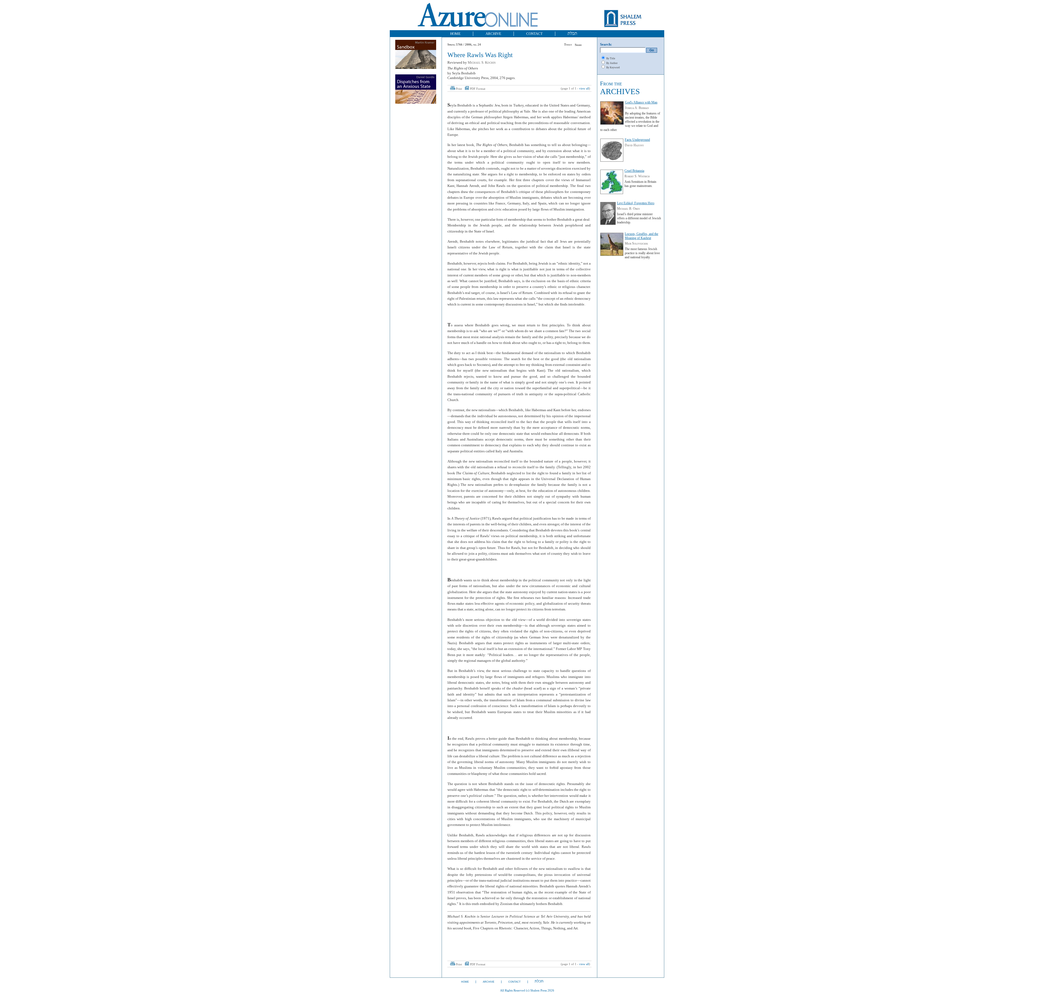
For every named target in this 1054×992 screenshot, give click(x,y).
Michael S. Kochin (482, 62)
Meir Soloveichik (636, 243)
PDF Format (477, 88)
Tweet (568, 44)
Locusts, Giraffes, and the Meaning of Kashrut (641, 236)
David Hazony (634, 145)
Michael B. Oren (628, 209)
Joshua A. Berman (637, 108)
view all (584, 88)
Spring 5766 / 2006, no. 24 (464, 44)
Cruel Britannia (634, 171)
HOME (455, 34)
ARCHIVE (493, 34)
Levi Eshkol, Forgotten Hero (635, 203)
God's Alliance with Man (641, 102)
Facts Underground (637, 140)
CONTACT (534, 34)
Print (459, 88)
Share (578, 44)
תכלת (572, 33)
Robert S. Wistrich (637, 176)
